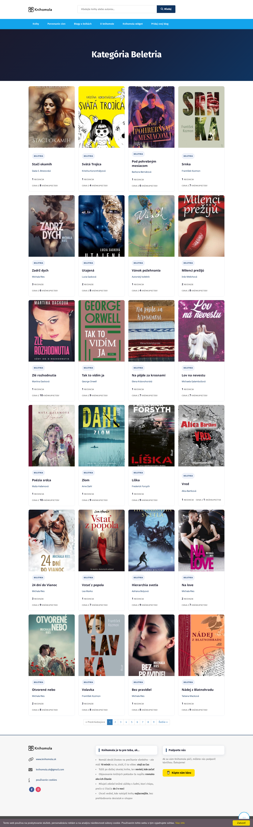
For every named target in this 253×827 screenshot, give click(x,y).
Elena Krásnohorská (142, 381)
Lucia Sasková (89, 276)
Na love (187, 585)
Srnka (186, 164)
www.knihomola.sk (46, 759)
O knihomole (107, 23)
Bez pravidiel (141, 690)
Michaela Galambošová (193, 381)
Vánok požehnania (146, 270)
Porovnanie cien (56, 23)
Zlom (85, 480)
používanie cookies (46, 779)
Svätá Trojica (91, 164)
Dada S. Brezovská (41, 170)
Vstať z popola (93, 585)
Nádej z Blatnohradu (198, 690)
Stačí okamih (42, 164)
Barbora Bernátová (141, 171)
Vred (185, 484)
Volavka (88, 690)
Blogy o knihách (83, 23)
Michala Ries (38, 276)
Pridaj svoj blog (159, 23)
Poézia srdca (41, 480)
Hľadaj (167, 9)
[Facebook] (31, 789)
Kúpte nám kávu (181, 772)
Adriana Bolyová (140, 591)
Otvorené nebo (43, 690)
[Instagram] (38, 789)
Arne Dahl (87, 486)
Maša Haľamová (40, 486)
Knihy (36, 23)
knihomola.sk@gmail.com (50, 769)
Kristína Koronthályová (94, 170)
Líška (136, 480)
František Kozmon (191, 170)
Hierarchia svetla (145, 585)
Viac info (180, 822)
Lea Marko (87, 591)
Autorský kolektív (141, 276)
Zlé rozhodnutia (44, 375)
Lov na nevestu (193, 375)
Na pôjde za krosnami (148, 375)
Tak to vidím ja (93, 375)
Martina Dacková (40, 381)
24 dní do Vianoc (44, 585)
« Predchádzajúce (95, 722)
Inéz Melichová (189, 276)
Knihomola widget (133, 23)
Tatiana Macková (190, 696)
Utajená (88, 270)
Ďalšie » (163, 722)
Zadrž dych (40, 270)
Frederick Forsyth (141, 486)
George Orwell (89, 381)
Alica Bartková (189, 490)
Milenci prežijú (193, 270)
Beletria (38, 156)
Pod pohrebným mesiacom (144, 163)
